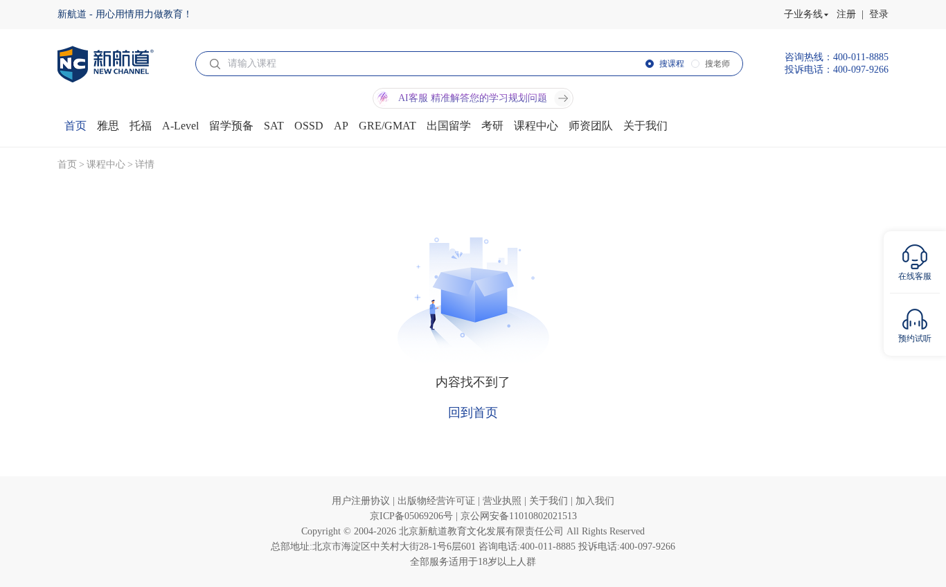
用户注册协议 (362, 501)
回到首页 (473, 412)
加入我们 (594, 501)
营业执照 (503, 501)
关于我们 (550, 501)
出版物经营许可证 (438, 501)
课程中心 (106, 164)
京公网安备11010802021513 (519, 516)
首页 (67, 164)
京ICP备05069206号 (413, 516)
